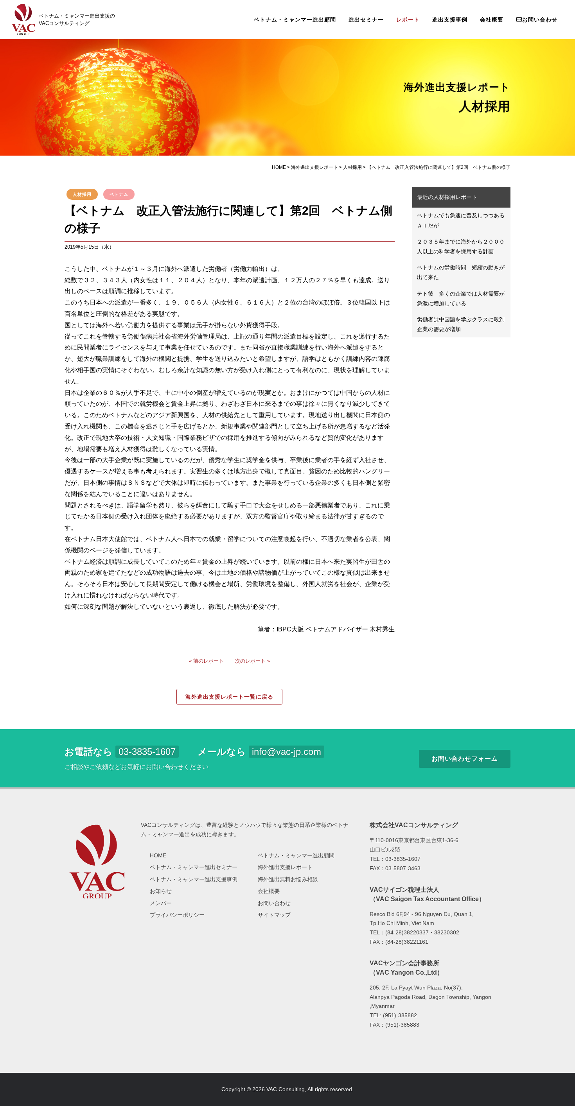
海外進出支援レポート (285, 867)
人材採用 (82, 194)
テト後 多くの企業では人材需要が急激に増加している (461, 298)
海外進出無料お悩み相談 (288, 879)
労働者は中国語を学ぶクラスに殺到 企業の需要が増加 (463, 324)
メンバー (161, 903)
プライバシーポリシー (177, 915)
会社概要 (491, 19)
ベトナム (119, 194)
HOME (158, 855)
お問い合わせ (539, 19)
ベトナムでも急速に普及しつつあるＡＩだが (461, 220)
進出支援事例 (449, 19)
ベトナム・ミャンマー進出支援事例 (193, 879)
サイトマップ (274, 915)
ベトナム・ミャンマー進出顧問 (295, 19)
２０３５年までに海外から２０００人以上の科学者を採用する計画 (461, 246)
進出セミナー (366, 19)
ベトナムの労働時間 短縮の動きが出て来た (461, 272)
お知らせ (161, 891)
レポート (408, 19)
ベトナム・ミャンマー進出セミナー (193, 867)
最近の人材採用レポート (447, 197)
